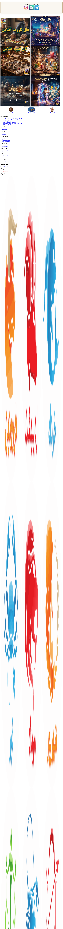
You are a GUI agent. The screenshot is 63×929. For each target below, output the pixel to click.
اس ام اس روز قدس (7, 124)
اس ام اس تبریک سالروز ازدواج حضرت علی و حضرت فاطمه (15, 118)
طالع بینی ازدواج (31, 112)
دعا (2, 156)
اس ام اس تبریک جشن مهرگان (9, 122)
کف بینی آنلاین (52, 112)
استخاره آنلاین (4, 129)
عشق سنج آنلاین (5, 166)
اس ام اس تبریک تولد (7, 120)
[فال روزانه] (45, 45)
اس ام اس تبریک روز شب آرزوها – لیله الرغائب (12, 123)
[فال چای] (15, 105)
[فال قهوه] (15, 75)
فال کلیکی (4, 161)
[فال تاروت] (15, 45)
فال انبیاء (4, 134)
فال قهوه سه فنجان (6, 140)
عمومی (2, 113)
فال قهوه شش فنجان (6, 141)
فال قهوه (11, 112)
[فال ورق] (45, 105)
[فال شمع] (45, 75)
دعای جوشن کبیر (5, 155)
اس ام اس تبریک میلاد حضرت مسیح (10, 119)
